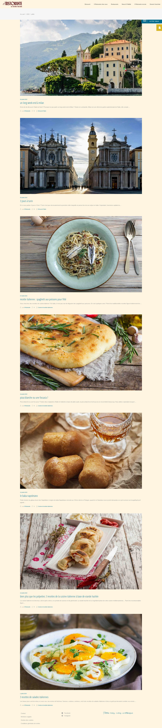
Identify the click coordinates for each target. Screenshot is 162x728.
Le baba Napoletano (29, 496)
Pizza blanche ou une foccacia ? (34, 397)
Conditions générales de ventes (30, 723)
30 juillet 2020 (23, 99)
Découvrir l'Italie (42, 111)
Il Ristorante (27, 111)
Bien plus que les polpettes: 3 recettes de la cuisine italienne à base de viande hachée (59, 596)
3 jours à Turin (26, 201)
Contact (23, 713)
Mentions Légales (26, 717)
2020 (27, 14)
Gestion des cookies (27, 720)
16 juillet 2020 (23, 394)
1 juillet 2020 (23, 693)
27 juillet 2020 (23, 296)
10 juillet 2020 (23, 492)
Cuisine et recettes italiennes (45, 307)
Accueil (22, 14)
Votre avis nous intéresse (118, 713)
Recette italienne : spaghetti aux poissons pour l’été (43, 299)
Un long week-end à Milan (32, 103)
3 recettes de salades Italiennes (34, 697)
